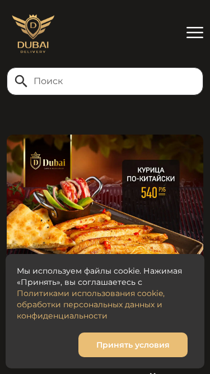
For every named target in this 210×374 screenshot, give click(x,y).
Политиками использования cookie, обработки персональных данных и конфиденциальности (91, 304)
